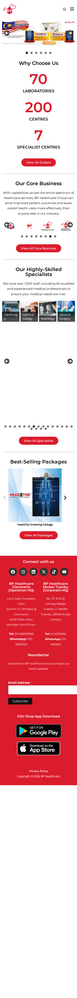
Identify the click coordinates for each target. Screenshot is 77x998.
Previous (7, 33)
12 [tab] (57, 426)
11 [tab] (53, 426)
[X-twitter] (44, 572)
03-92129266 (58, 633)
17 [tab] (36, 429)
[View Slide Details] (38, 32)
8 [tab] (55, 236)
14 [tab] (67, 426)
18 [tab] (41, 429)
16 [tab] (31, 429)
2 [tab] (31, 53)
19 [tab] (46, 429)
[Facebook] (13, 572)
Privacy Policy (38, 771)
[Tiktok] (54, 572)
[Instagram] (23, 572)
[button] (4, 497)
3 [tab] (36, 53)
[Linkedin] (33, 572)
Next (70, 33)
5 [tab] (46, 53)
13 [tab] (62, 426)
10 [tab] (48, 426)
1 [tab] (27, 53)
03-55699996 (24, 634)
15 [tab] (71, 426)
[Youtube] (64, 572)
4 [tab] (41, 53)
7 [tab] (50, 236)
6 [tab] (50, 53)
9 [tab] (43, 426)
